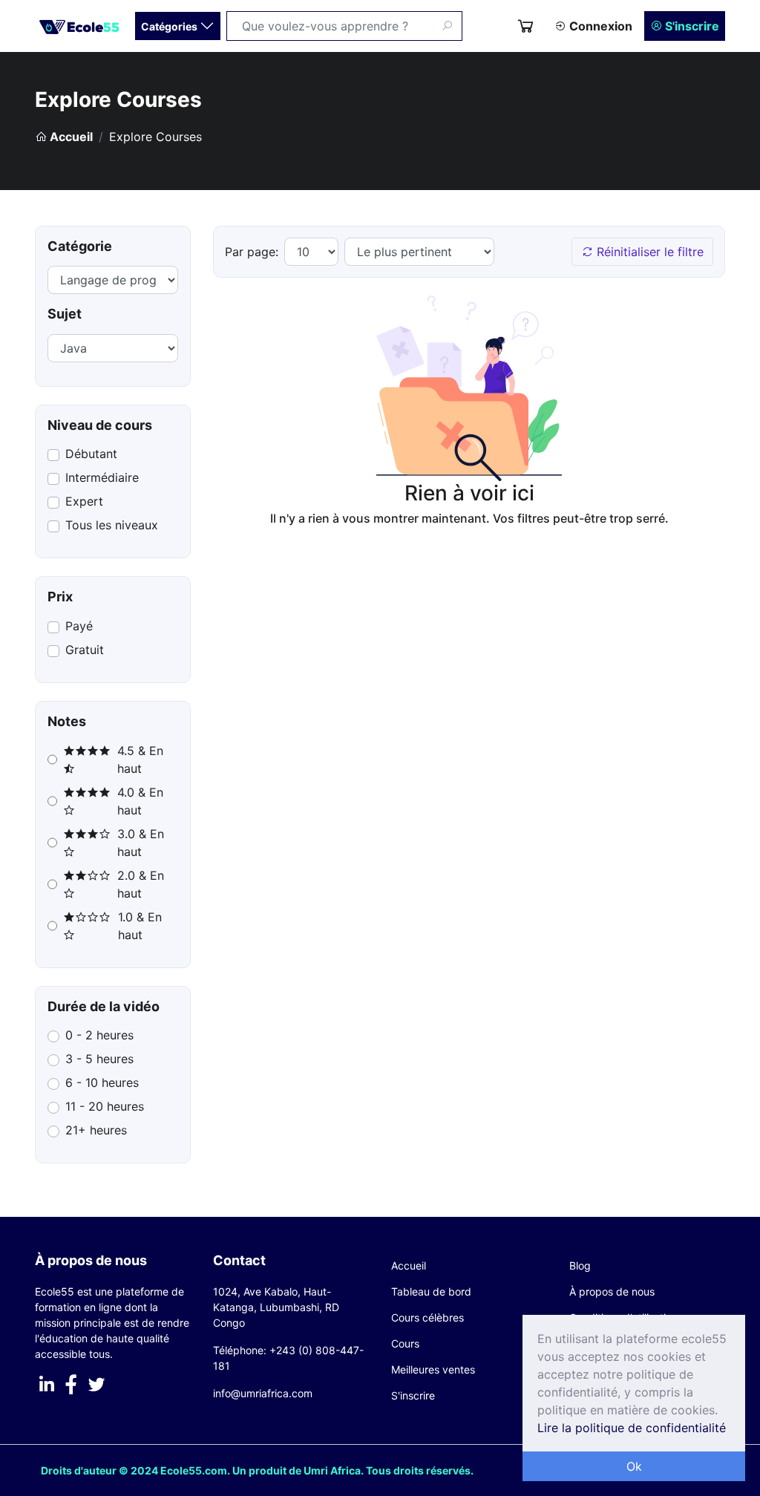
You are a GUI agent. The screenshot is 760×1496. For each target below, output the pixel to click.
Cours (405, 1343)
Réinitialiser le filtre (648, 251)
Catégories (170, 26)
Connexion (599, 26)
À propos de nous (612, 1291)
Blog (580, 1265)
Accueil (70, 136)
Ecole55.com (193, 1470)
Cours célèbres (427, 1317)
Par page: (251, 251)
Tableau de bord (431, 1291)
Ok (634, 1466)
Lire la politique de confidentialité (631, 1427)
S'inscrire (690, 26)
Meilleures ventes (433, 1369)
